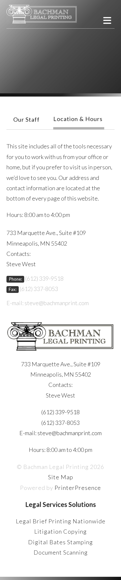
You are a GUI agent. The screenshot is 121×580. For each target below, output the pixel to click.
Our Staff (26, 119)
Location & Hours (78, 118)
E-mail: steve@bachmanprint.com (47, 302)
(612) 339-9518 (44, 278)
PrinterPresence (78, 487)
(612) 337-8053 (39, 288)
